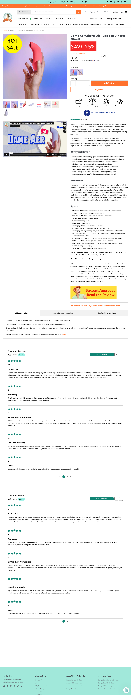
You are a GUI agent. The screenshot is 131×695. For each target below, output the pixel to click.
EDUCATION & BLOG (80, 24)
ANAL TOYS (72, 19)
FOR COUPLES (49, 24)
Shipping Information (113, 19)
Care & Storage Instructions (62, 313)
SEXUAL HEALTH (64, 24)
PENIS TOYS (60, 19)
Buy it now (99, 89)
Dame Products (79, 53)
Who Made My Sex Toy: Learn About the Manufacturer (95, 305)
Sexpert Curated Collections (107, 689)
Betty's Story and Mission (74, 680)
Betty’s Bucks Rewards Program (108, 680)
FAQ (101, 19)
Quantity (73, 78)
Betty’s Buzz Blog (71, 689)
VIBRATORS (38, 19)
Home (5, 31)
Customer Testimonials (74, 686)
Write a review (101, 354)
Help (86, 12)
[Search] (78, 12)
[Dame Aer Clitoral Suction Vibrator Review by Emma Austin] (93, 300)
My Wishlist (120, 24)
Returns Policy (95, 24)
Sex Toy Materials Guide (107, 313)
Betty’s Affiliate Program (106, 686)
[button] (85, 60)
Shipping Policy (21, 313)
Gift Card (107, 12)
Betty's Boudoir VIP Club (106, 683)
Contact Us (93, 19)
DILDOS (49, 19)
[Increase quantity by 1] (87, 83)
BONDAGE (22, 24)
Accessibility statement (74, 683)
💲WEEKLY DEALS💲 (24, 19)
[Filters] (116, 354)
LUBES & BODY (35, 24)
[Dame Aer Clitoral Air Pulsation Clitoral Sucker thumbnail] (6, 104)
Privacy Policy (108, 24)
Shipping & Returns (95, 12)
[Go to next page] (70, 476)
